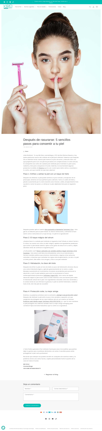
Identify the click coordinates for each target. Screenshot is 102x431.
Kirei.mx (41, 168)
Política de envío (75, 428)
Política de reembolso (40, 428)
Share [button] (26, 151)
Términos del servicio (64, 428)
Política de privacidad (52, 428)
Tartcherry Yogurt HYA (50, 275)
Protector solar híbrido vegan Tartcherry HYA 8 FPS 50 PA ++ (42, 301)
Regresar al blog (52, 374)
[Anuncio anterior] (32, 2)
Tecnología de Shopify (28, 428)
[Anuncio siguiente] (69, 2)
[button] (18, 6)
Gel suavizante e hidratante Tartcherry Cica (59, 229)
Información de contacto (86, 428)
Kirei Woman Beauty (18, 428)
